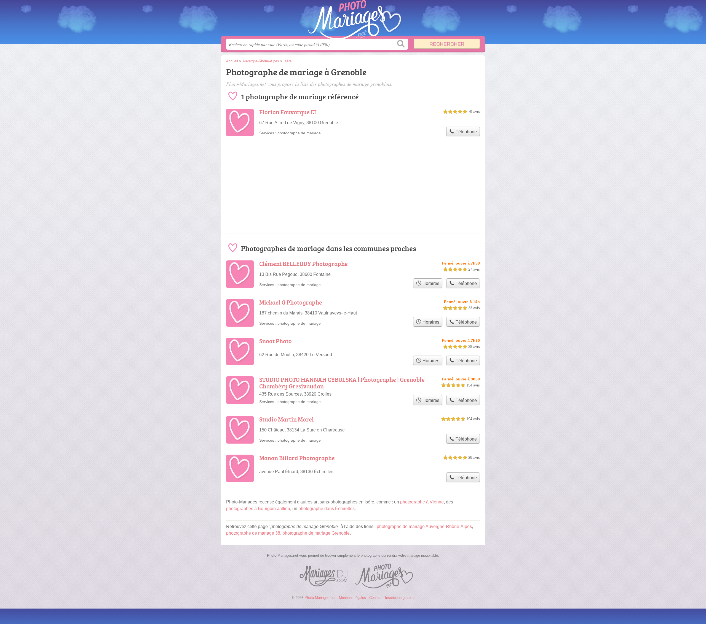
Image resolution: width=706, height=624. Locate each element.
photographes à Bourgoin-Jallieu (258, 508)
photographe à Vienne (422, 502)
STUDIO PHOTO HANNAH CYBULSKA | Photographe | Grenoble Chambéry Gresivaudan (342, 382)
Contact (375, 598)
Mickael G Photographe (290, 302)
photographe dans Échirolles (326, 508)
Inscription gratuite (399, 598)
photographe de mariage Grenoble (316, 533)
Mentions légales (352, 598)
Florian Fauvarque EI (287, 112)
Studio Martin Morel (286, 419)
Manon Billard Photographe (297, 458)
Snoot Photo (275, 341)
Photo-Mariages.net (353, 19)
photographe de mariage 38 (253, 533)
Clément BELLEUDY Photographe (303, 263)
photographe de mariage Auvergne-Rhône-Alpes (424, 526)
